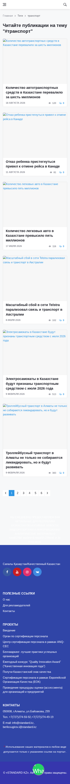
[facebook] (7, 572)
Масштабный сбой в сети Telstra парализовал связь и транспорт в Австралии (34, 309)
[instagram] (27, 572)
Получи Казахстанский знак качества (27, 671)
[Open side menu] (4, 4)
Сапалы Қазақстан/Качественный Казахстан (31, 564)
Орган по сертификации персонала (25, 636)
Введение (9, 630)
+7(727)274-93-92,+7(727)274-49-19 (31, 717)
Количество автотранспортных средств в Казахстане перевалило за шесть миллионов (34, 92)
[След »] (47, 493)
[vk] (37, 572)
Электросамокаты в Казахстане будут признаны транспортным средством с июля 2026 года (32, 383)
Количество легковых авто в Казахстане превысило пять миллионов (30, 235)
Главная (8, 15)
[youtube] (17, 572)
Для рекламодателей (16, 605)
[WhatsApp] (38, 769)
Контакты (9, 611)
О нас (6, 599)
